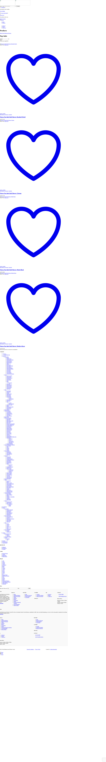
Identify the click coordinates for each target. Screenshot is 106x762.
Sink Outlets (9, 520)
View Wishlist (2, 11)
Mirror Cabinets (9, 494)
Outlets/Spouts (9, 429)
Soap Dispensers (9, 512)
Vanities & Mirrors (7, 492)
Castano (3, 568)
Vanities (8, 497)
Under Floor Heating (10, 373)
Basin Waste (9, 376)
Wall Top (8, 521)
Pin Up (10, 439)
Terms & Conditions (30, 649)
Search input (2, 6)
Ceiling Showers (9, 458)
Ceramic (8, 524)
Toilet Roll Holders (10, 368)
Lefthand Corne (9, 404)
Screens (8, 449)
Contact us (4, 27)
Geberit (3, 572)
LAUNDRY (36, 592)
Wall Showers (9, 477)
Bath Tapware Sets (10, 420)
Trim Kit (10, 382)
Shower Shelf (9, 473)
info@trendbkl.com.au (63, 596)
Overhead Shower (10, 466)
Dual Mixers (9, 460)
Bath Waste (9, 391)
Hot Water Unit (7, 354)
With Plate (10, 442)
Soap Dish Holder (10, 365)
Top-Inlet (10, 114)
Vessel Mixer (9, 387)
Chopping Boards (10, 509)
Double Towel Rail (10, 359)
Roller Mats (9, 511)
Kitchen (3, 507)
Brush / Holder (9, 482)
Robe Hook (9, 364)
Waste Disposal (7, 529)
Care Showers (9, 412)
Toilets (5, 479)
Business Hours (59, 598)
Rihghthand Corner (10, 406)
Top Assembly (11, 441)
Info (46, 592)
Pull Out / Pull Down (10, 518)
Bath (7, 446)
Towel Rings (9, 371)
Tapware (8, 535)
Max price (5, 588)
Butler (8, 523)
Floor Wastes (9, 502)
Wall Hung (8, 388)
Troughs (5, 537)
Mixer (8, 381)
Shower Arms (9, 468)
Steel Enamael (11, 403)
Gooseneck (11, 470)
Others (8, 363)
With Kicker (9, 499)
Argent (3, 563)
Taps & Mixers (9, 415)
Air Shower (9, 457)
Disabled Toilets (9, 413)
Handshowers (9, 462)
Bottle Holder (9, 358)
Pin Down (10, 438)
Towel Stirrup (9, 372)
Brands (3, 26)
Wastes (5, 500)
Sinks (5, 522)
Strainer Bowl (9, 513)
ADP (3, 560)
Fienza (3, 571)
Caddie (8, 392)
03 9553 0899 (61, 594)
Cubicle (8, 447)
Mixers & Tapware (7, 417)
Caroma (3, 567)
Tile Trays (8, 454)
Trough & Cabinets (7, 536)
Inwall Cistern (9, 485)
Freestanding (9, 379)
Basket (8, 357)
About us (3, 25)
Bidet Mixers (9, 421)
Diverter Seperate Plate (11, 423)
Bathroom (6, 33)
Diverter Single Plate (10, 424)
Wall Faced (9, 408)
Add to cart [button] (6, 44)
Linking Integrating (53, 649)
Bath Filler (8, 419)
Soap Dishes (9, 366)
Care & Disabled (7, 410)
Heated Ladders (9, 361)
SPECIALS (36, 598)
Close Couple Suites (10, 483)
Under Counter (9, 386)
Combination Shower (10, 459)
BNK (3, 566)
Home (3, 21)
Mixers (8, 534)
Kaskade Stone (4, 574)
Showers (9, 33)
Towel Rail (8, 370)
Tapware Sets (9, 433)
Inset (7, 380)
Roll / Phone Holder (10, 486)
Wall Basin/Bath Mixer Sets (11, 436)
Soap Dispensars (9, 367)
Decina (3, 570)
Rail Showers (2, 114)
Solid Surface (9, 385)
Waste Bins (9, 514)
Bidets (8, 481)
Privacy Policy (37, 649)
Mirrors (8, 495)
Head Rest (8, 400)
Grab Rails (8, 414)
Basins (5, 374)
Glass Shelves (9, 360)
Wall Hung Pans (9, 491)
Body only (8, 422)
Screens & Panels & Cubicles (9, 444)
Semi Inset (8, 383)
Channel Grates (9, 501)
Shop (3, 33)
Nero (3, 576)
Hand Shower (9, 399)
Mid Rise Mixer (9, 428)
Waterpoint (4, 583)
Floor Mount (6, 416)
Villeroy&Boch (5, 582)
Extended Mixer (9, 377)
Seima (3, 579)
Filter (29, 588)
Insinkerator (9, 531)
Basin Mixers (9, 418)
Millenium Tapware (5, 575)
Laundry (3, 532)
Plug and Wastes (9, 503)
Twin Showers (9, 476)
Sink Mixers (9, 519)
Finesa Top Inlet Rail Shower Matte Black (12, 270)
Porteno (3, 578)
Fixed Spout (9, 378)
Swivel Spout (9, 407)
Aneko (3, 561)
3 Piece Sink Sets (10, 516)
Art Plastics (4, 564)
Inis (2, 573)
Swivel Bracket (9, 453)
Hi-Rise (10, 471)
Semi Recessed (9, 384)
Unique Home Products (6, 581)
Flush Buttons (9, 484)
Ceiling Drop (11, 469)
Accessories (6, 356)
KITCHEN (24, 592)
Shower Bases (6, 450)
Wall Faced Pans (9, 490)
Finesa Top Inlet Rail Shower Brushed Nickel (13, 117)
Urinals (8, 488)
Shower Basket (9, 472)
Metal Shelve (9, 362)
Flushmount (9, 526)
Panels (8, 448)
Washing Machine (10, 443)
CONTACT (59, 592)
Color (8, 525)
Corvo (3, 569)
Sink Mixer (9, 431)
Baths (5, 389)
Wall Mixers (9, 437)
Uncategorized (4, 542)
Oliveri (3, 577)
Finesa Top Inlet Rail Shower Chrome (10, 193)
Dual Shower (9, 461)
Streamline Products (5, 580)
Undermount (9, 528)
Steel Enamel (9, 452)
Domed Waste (9, 393)
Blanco (3, 565)
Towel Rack (9, 369)
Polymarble (9, 451)
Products (3, 22)
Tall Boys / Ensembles (10, 496)
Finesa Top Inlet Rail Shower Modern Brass (12, 346)
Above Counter (9, 375)
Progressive (11, 440)
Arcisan (3, 562)
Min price (1, 588)
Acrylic (10, 397)
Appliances (4, 353)
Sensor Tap (9, 430)
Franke (8, 530)
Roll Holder (9, 487)
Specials (3, 540)
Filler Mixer (9, 394)
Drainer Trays (9, 510)
